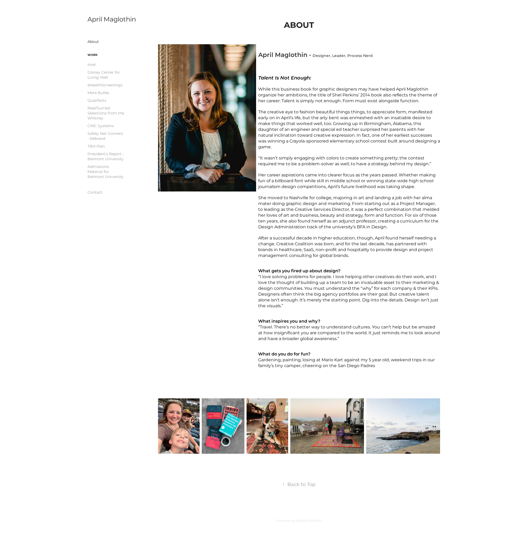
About (93, 42)
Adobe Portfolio (309, 520)
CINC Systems (100, 126)
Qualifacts (96, 100)
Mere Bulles (98, 93)
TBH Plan (96, 146)
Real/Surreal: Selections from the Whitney (105, 113)
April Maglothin (111, 19)
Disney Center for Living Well (103, 75)
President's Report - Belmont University (105, 156)
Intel (91, 65)
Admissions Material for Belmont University (105, 172)
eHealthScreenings (104, 85)
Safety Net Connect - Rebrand (105, 136)
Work (92, 55)
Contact (94, 192)
